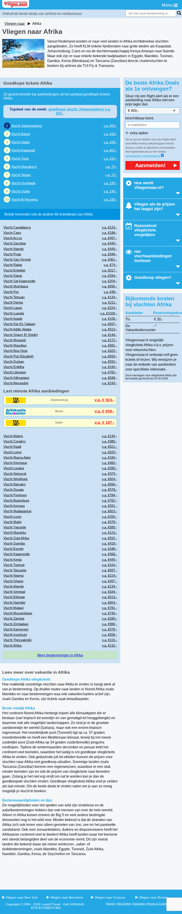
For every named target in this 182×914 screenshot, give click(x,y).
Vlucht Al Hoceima (24, 199)
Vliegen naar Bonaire (153, 897)
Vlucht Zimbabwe (15, 624)
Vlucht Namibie (14, 602)
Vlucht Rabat (12, 265)
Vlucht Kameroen (15, 629)
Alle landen (124, 903)
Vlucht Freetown (15, 495)
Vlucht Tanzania (14, 570)
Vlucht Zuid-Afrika (16, 538)
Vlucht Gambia (14, 543)
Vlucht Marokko (14, 532)
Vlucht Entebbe (14, 270)
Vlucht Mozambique (17, 613)
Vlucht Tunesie (14, 565)
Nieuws (110, 903)
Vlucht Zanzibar (14, 243)
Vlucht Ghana (13, 581)
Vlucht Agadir (12, 318)
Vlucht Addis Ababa (17, 329)
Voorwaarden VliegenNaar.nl (142, 155)
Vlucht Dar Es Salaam (19, 324)
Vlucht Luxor (12, 516)
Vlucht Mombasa (15, 286)
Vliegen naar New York (22, 897)
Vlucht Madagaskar (17, 511)
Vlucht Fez (11, 292)
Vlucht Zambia (13, 618)
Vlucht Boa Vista (15, 351)
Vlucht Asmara (14, 506)
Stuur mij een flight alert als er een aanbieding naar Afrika (152, 98)
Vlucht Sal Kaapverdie (19, 281)
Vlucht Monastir (14, 340)
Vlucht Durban (13, 361)
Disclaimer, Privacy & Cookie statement (156, 903)
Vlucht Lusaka (13, 468)
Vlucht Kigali (12, 446)
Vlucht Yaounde (14, 527)
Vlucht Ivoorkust (15, 635)
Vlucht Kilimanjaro (16, 378)
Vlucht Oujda (20, 191)
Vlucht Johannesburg (26, 126)
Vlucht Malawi (13, 608)
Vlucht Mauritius (15, 345)
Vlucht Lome (12, 452)
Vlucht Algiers (13, 436)
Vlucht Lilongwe (14, 372)
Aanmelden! (150, 165)
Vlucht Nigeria (13, 575)
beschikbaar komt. (139, 118)
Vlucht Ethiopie (14, 597)
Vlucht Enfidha (13, 367)
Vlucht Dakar (12, 275)
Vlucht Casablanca (17, 227)
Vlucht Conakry (14, 441)
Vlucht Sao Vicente (17, 259)
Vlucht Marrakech (24, 167)
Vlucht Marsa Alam (17, 457)
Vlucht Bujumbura (16, 500)
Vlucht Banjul (20, 134)
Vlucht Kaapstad (23, 150)
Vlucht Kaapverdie (16, 554)
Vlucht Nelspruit (14, 473)
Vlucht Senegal (14, 592)
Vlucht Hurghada (23, 183)
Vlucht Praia (12, 254)
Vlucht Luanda (13, 313)
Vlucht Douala (13, 489)
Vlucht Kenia (12, 559)
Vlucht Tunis (20, 158)
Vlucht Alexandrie (15, 383)
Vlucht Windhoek (15, 479)
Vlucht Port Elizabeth (18, 356)
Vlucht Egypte (13, 549)
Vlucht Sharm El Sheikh (20, 335)
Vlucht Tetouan (14, 297)
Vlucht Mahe (12, 522)
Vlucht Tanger (21, 175)
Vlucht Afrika (12, 645)
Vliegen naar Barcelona (66, 897)
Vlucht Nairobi (13, 249)
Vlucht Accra (12, 238)
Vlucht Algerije (13, 586)
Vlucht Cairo (12, 233)
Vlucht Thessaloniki (17, 640)
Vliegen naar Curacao (110, 897)
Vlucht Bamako (14, 484)
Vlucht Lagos (12, 308)
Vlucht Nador (20, 142)
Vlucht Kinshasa (15, 463)
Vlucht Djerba (13, 302)
